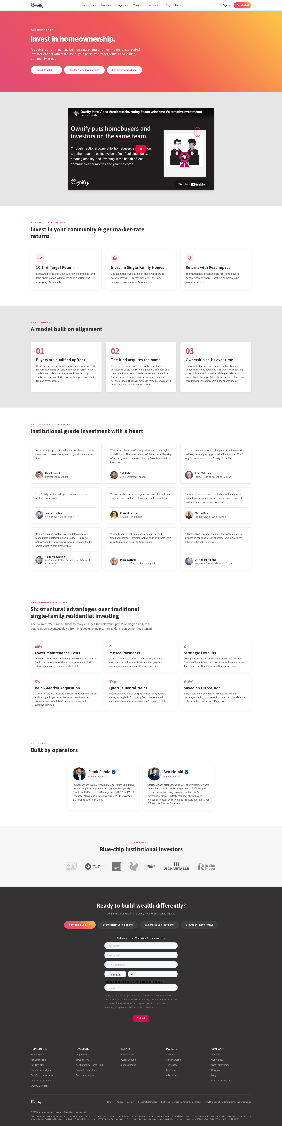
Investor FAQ (82, 1059)
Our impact (217, 1059)
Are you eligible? (39, 1059)
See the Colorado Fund (124, 70)
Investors (106, 5)
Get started (242, 5)
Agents (122, 5)
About (178, 5)
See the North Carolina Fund (84, 70)
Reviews (215, 1070)
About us (216, 1054)
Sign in (226, 5)
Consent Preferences (147, 1102)
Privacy (120, 1102)
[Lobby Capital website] (71, 866)
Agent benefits (128, 1059)
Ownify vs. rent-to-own (42, 1075)
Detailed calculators (41, 1080)
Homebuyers (87, 5)
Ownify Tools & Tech (221, 1080)
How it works (37, 1054)
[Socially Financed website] (150, 866)
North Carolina (173, 1059)
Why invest (81, 1054)
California (171, 1070)
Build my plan (37, 1065)
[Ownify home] (37, 5)
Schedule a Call (44, 70)
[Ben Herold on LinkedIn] (186, 772)
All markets (172, 1075)
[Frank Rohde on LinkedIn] (114, 772)
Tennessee (172, 1065)
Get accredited (128, 1065)
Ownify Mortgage (40, 1086)
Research (153, 5)
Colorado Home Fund (86, 1070)
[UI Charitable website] (176, 866)
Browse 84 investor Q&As (199, 924)
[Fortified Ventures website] (94, 866)
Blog (168, 5)
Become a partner (85, 1075)
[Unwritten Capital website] (116, 866)
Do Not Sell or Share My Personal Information (181, 1102)
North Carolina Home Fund (89, 1065)
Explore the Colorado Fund (159, 924)
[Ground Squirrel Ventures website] (133, 866)
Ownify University (220, 1065)
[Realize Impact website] (206, 866)
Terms (110, 1102)
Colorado (170, 1054)
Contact (130, 1102)
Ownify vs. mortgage (41, 1070)
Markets (137, 5)
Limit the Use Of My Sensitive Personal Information (228, 1102)
